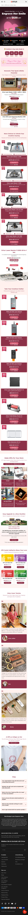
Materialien (3, 864)
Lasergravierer (4, 857)
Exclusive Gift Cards (8, 44)
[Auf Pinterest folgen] (9, 903)
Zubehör (3, 861)
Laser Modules (4, 859)
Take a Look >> (14, 742)
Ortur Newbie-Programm (4, 887)
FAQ (16, 861)
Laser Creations (20, 44)
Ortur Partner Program (6, 884)
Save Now (14, 540)
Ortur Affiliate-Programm (4, 881)
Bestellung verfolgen (20, 859)
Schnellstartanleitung (20, 857)
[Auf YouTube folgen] (12, 903)
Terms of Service (5, 890)
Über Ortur (3, 872)
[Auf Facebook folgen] (2, 903)
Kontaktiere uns (19, 864)
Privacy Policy (4, 897)
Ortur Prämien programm (4, 878)
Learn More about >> (14, 464)
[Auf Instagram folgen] (5, 903)
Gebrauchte (4, 866)
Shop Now (14, 98)
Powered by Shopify (11, 911)
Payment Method (5, 899)
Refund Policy (4, 892)
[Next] (24, 758)
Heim (2, 5)
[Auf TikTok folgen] (15, 903)
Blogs (2, 875)
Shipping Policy (4, 895)
